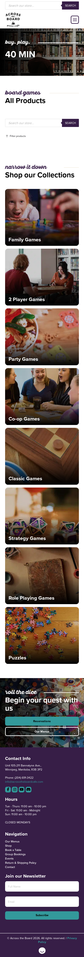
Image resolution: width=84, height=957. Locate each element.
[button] (75, 20)
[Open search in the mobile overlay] (42, 5)
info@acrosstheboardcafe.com (24, 782)
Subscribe (42, 915)
